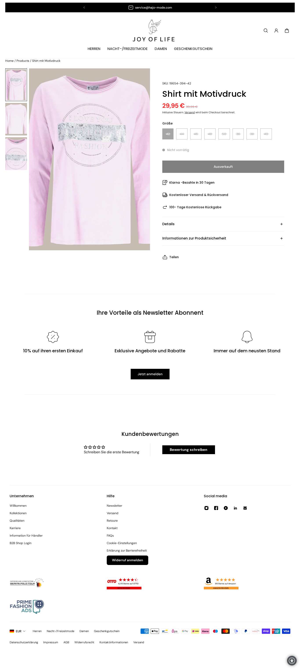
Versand (189, 112)
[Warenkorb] (287, 30)
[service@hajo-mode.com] (150, 7)
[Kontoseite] (276, 30)
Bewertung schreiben (188, 449)
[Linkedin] (235, 508)
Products (23, 61)
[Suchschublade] (265, 30)
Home (9, 61)
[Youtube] (226, 508)
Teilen (174, 257)
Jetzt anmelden (150, 374)
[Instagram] (206, 508)
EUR (18, 631)
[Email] (245, 508)
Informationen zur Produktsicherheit (194, 238)
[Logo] (150, 30)
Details (168, 224)
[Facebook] (216, 508)
